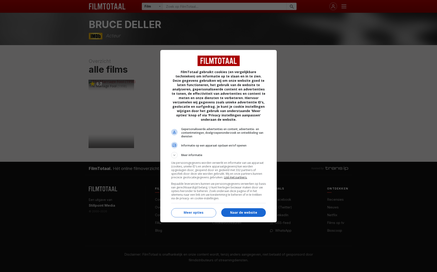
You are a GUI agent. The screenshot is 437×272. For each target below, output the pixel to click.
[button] (218, 155)
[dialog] (218, 136)
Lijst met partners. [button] (235, 177)
